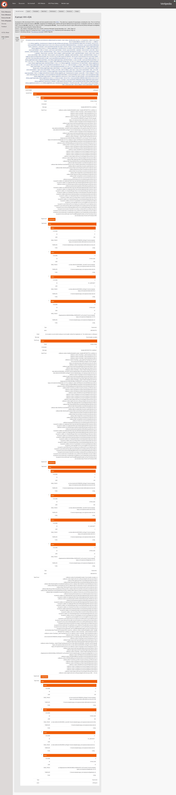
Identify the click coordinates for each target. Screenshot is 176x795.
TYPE (56, 247)
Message (44, 107)
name (45, 330)
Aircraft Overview (19, 11)
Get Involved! (31, 3)
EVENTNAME (29, 90)
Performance (53, 11)
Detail (45, 101)
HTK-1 (57, 22)
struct (27, 87)
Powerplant (35, 11)
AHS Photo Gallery (53, 3)
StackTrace (44, 110)
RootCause (36, 340)
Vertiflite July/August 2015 (47, 30)
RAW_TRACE (54, 240)
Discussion (22, 3)
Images (77, 11)
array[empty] (52, 219)
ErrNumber (44, 104)
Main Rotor (44, 11)
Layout (28, 11)
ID (56, 234)
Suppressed (44, 218)
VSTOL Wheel (5, 32)
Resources (69, 11)
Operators (61, 11)
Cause (37, 97)
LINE (56, 237)
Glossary (3, 23)
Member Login (65, 3)
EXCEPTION (29, 93)
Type (45, 327)
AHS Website (41, 3)
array (50, 224)
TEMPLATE (54, 244)
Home (14, 3)
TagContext (44, 223)
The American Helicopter (37, 32)
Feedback (4, 26)
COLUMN (55, 231)
